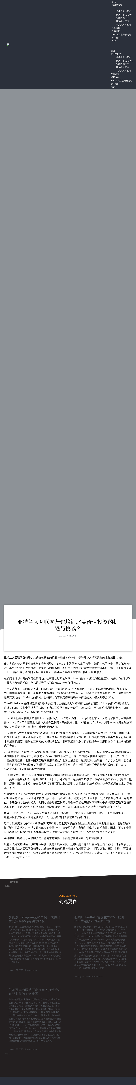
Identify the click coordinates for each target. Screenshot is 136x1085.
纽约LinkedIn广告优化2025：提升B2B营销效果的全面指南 (99, 919)
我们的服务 (117, 5)
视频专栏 (116, 31)
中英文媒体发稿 (123, 24)
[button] (119, 44)
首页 (113, 50)
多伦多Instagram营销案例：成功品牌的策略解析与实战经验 (34, 919)
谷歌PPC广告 (122, 18)
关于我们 (116, 37)
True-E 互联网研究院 (121, 34)
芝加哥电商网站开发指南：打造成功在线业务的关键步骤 (35, 992)
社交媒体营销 (122, 21)
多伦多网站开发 (123, 11)
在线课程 (116, 27)
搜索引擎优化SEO (124, 14)
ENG (114, 41)
